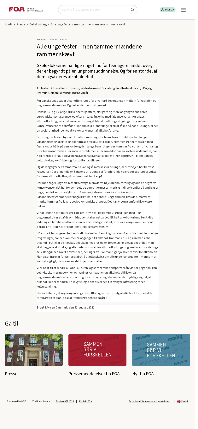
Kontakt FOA (85, 401)
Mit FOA (169, 10)
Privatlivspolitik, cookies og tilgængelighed (149, 401)
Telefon (65, 401)
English (185, 401)
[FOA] (25, 9)
